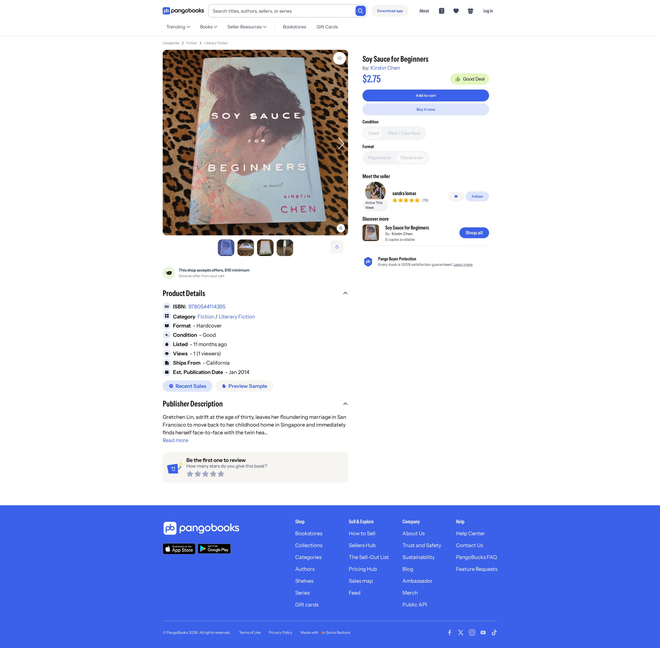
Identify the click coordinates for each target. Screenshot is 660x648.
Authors (305, 569)
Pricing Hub (363, 569)
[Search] (361, 11)
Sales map (361, 581)
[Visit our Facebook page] (450, 632)
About (424, 10)
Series (302, 593)
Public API (414, 605)
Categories (171, 43)
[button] (255, 294)
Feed (354, 593)
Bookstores (294, 26)
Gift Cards (327, 26)
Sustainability (418, 557)
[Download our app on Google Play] (214, 549)
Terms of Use (250, 632)
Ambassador (417, 581)
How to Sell (362, 533)
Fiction (191, 43)
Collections (308, 545)
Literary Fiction (216, 43)
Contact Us (469, 545)
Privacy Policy (280, 632)
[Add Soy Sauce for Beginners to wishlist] (339, 58)
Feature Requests (476, 569)
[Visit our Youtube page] (483, 632)
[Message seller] (456, 196)
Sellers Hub (362, 545)
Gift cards (306, 605)
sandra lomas (404, 193)
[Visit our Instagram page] (472, 632)
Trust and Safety (421, 545)
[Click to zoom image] (255, 142)
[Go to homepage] (183, 11)
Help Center (470, 533)
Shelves (304, 581)
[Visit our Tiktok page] (494, 632)
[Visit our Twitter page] (461, 632)
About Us (413, 533)
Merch (410, 593)
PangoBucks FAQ (476, 557)
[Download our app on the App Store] (179, 548)
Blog (407, 569)
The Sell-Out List (369, 557)
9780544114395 (206, 306)
